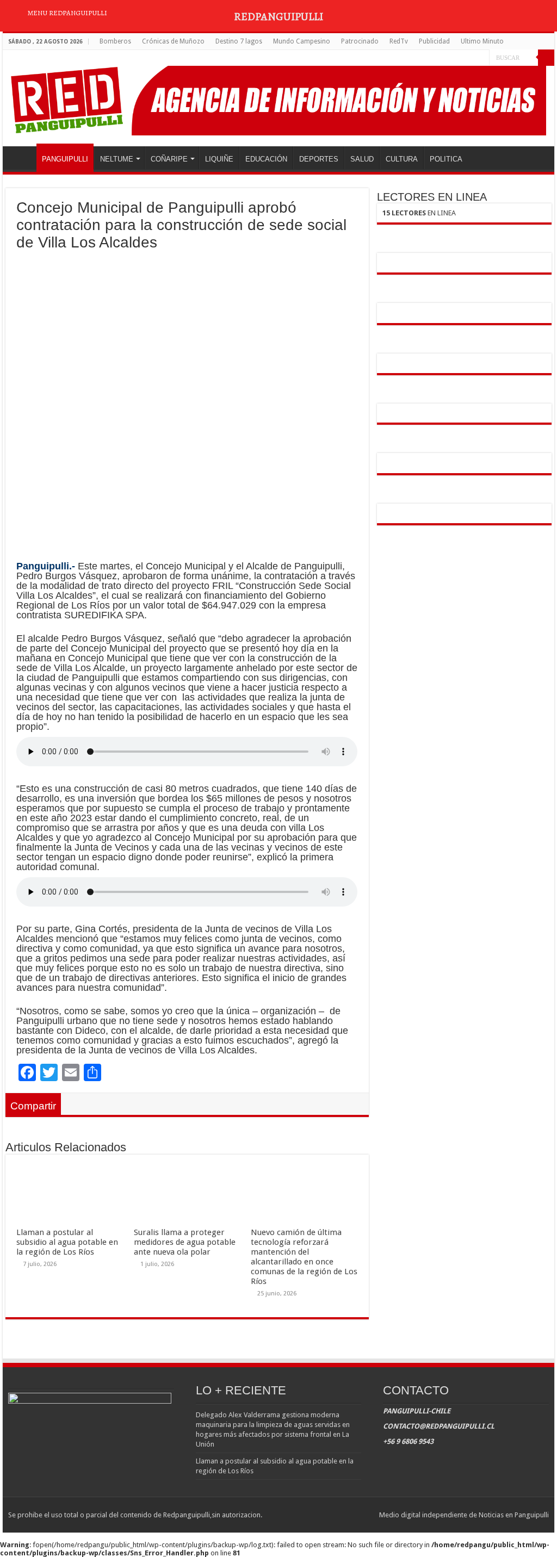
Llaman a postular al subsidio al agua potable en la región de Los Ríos (67, 1242)
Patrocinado (360, 41)
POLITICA (446, 159)
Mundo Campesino (301, 41)
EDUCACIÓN (266, 159)
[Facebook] (460, 58)
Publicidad (434, 41)
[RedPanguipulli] (278, 98)
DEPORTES (318, 159)
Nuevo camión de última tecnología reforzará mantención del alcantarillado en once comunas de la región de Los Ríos (304, 1256)
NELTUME (116, 159)
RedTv (398, 41)
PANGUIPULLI (65, 159)
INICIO (22, 157)
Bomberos (115, 41)
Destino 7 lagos (238, 41)
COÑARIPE (169, 159)
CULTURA (402, 159)
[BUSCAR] (546, 57)
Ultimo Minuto (482, 41)
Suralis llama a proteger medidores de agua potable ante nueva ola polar (185, 1242)
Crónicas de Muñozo (173, 41)
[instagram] (481, 58)
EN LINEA (419, 213)
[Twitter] (471, 58)
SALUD (362, 159)
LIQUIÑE (219, 159)
